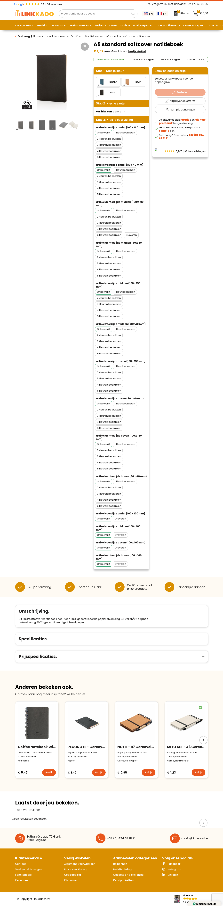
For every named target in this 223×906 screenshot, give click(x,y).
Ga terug (24, 36)
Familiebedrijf (23, 875)
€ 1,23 (171, 772)
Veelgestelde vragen (28, 869)
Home (37, 36)
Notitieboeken (94, 36)
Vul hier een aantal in (110, 111)
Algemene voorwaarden (79, 864)
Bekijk (49, 772)
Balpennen (120, 864)
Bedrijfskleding (122, 869)
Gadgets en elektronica (128, 875)
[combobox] (94, 13)
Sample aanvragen (182, 109)
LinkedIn (172, 875)
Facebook (174, 864)
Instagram (174, 869)
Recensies (21, 880)
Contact (20, 864)
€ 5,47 (23, 772)
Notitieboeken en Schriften (65, 36)
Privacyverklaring (75, 869)
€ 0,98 (122, 772)
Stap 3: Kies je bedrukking (114, 119)
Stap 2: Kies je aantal (110, 103)
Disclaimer (71, 880)
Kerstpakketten (123, 880)
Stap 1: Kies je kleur (110, 71)
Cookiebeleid (72, 875)
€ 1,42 (72, 772)
